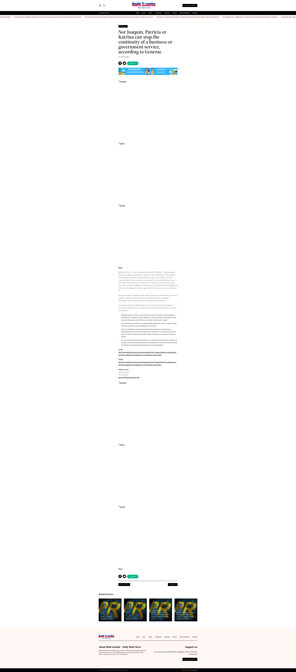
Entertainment (185, 13)
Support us (133, 63)
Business (167, 13)
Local (144, 13)
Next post (172, 584)
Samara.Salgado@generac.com (128, 377)
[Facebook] (148, 109)
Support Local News (190, 5)
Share (120, 267)
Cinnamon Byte (193, 670)
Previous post (124, 584)
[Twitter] (148, 171)
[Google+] (148, 234)
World (175, 13)
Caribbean (158, 13)
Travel (150, 13)
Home (137, 13)
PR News (194, 13)
